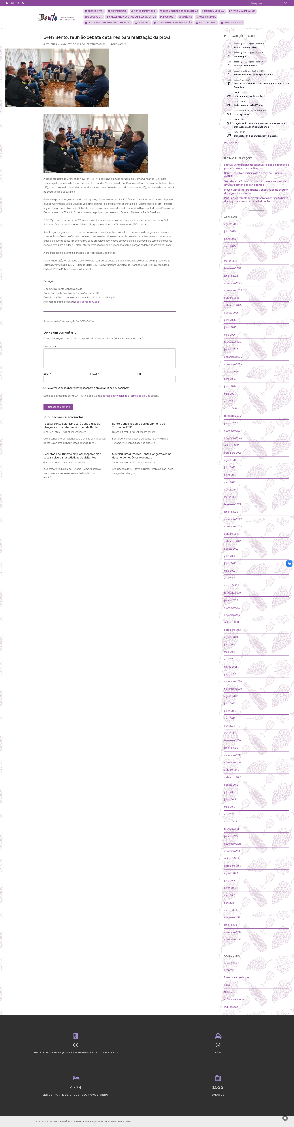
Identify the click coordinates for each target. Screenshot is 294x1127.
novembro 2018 (232, 851)
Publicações (119, 44)
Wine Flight (240, 56)
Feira (227, 984)
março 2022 (230, 585)
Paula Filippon (52, 432)
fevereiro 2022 (232, 593)
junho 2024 (230, 386)
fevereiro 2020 (232, 740)
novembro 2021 (232, 615)
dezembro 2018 (232, 843)
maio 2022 (230, 570)
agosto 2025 (231, 312)
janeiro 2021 (230, 674)
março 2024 (230, 408)
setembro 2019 (232, 777)
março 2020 (230, 733)
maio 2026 (230, 246)
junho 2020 (230, 711)
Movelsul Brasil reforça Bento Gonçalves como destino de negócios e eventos (142, 455)
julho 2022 (230, 556)
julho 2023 (230, 467)
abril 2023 (229, 489)
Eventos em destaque (236, 977)
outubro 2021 (231, 622)
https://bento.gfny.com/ (86, 301)
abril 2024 (229, 401)
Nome (47, 374)
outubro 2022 (231, 533)
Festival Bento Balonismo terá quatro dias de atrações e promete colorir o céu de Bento (71, 425)
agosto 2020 (231, 696)
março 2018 (230, 910)
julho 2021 (229, 644)
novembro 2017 (232, 939)
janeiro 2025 (231, 349)
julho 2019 (229, 792)
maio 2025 (230, 334)
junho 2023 (230, 475)
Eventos (229, 970)
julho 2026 (230, 231)
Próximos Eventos (234, 999)
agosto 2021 (231, 637)
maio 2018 (229, 895)
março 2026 (230, 261)
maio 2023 (230, 482)
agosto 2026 (231, 224)
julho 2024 (230, 379)
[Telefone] (23, 3)
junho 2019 (230, 799)
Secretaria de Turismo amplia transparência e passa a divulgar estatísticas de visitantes (72, 455)
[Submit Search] (286, 3)
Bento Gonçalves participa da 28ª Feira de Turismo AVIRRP (138, 425)
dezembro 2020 (233, 681)
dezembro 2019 (232, 755)
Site (139, 374)
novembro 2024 (233, 364)
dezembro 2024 (233, 357)
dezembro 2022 (233, 519)
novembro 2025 (233, 290)
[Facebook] (7, 3)
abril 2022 (229, 578)
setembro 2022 (232, 541)
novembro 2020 (233, 688)
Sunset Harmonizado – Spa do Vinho (253, 74)
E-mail (94, 374)
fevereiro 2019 (232, 829)
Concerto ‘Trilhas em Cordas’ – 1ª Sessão (256, 135)
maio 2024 (230, 393)
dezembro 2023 (233, 430)
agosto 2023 (231, 460)
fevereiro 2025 (232, 342)
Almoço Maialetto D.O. (245, 47)
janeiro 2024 (231, 423)
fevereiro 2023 (232, 504)
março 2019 (230, 821)
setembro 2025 (233, 305)
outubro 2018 (231, 858)
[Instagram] (12, 3)
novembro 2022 (233, 526)
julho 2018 (229, 880)
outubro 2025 (231, 297)
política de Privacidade (114, 395)
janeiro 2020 (231, 747)
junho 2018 (230, 888)
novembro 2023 (233, 438)
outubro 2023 (231, 445)
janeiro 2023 (231, 511)
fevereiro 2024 (232, 415)
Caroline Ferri (121, 432)
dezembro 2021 (232, 607)
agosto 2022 (231, 548)
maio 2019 (229, 806)
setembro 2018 (232, 866)
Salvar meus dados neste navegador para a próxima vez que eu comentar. (88, 388)
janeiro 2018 (230, 924)
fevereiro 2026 (232, 268)
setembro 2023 (232, 452)
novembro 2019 (232, 762)
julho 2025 (230, 320)
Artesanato (230, 962)
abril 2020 (229, 725)
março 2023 (230, 497)
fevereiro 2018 (232, 917)
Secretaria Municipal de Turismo (62, 44)
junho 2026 (230, 238)
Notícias (228, 992)
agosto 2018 (231, 873)
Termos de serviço (139, 395)
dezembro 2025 (233, 283)
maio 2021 (229, 652)
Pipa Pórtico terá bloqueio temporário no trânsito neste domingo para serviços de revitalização (256, 199)
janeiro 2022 (231, 600)
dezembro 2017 (232, 932)
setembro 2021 (232, 629)
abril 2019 (229, 814)
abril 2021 (229, 659)
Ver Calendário (231, 142)
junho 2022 (230, 563)
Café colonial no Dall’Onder (249, 105)
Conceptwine (241, 114)
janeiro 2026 (231, 275)
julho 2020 (230, 703)
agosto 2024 (231, 371)
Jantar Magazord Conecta (248, 96)
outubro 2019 (231, 770)
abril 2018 (229, 902)
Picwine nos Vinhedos (245, 65)
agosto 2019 (231, 784)
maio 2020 (230, 718)
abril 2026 (229, 253)
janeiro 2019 (231, 836)
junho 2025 (230, 327)
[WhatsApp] (18, 3)
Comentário (51, 346)
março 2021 (230, 666)
